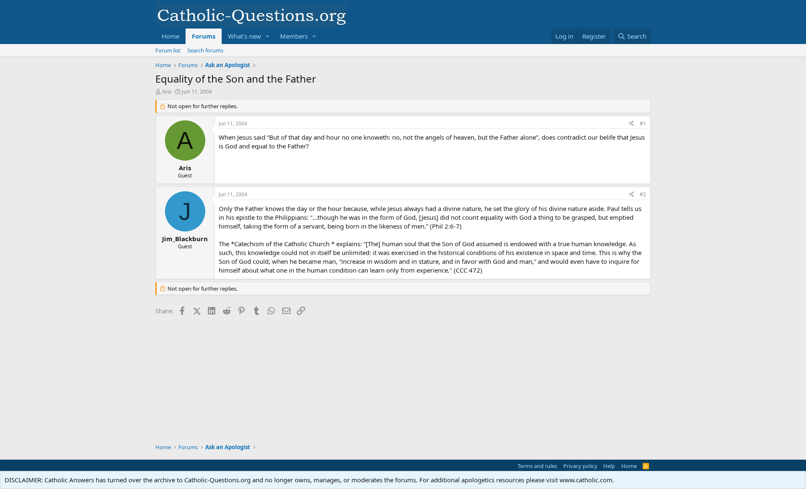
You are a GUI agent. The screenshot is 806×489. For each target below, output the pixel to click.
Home (170, 36)
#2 (643, 194)
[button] (268, 36)
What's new (244, 36)
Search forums (205, 50)
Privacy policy (580, 466)
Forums (203, 36)
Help (609, 466)
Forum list (168, 50)
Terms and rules (537, 466)
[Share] (631, 124)
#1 (643, 123)
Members (294, 36)
